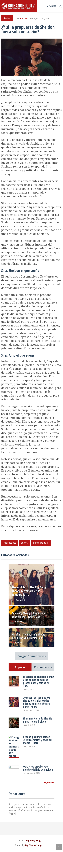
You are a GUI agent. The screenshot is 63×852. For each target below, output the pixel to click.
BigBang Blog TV (35, 840)
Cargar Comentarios (31, 656)
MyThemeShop (33, 845)
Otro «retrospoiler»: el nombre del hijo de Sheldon (38, 768)
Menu (49, 6)
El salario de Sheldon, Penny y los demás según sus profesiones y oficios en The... (38, 681)
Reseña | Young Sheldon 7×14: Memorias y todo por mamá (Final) (37, 740)
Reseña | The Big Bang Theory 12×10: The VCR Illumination (28, 636)
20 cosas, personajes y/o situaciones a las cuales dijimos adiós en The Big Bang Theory (36, 702)
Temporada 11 (41, 542)
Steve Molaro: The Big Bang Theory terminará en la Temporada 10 (29, 591)
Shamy (24, 542)
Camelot (25, 18)
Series (7, 18)
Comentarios (43, 667)
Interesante (9, 542)
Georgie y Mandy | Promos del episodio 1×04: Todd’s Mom (28, 614)
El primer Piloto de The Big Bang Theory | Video (37, 720)
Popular (20, 667)
